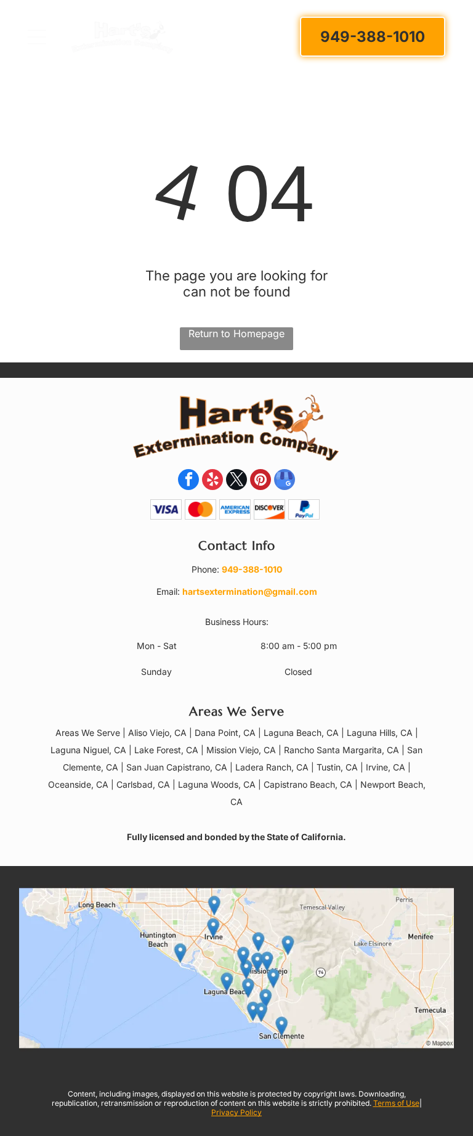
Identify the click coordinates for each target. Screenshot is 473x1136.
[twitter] (236, 481)
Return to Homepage (236, 333)
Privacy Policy (236, 1112)
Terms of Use (396, 1103)
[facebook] (188, 481)
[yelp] (212, 481)
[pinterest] (260, 481)
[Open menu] (37, 37)
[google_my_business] (284, 481)
